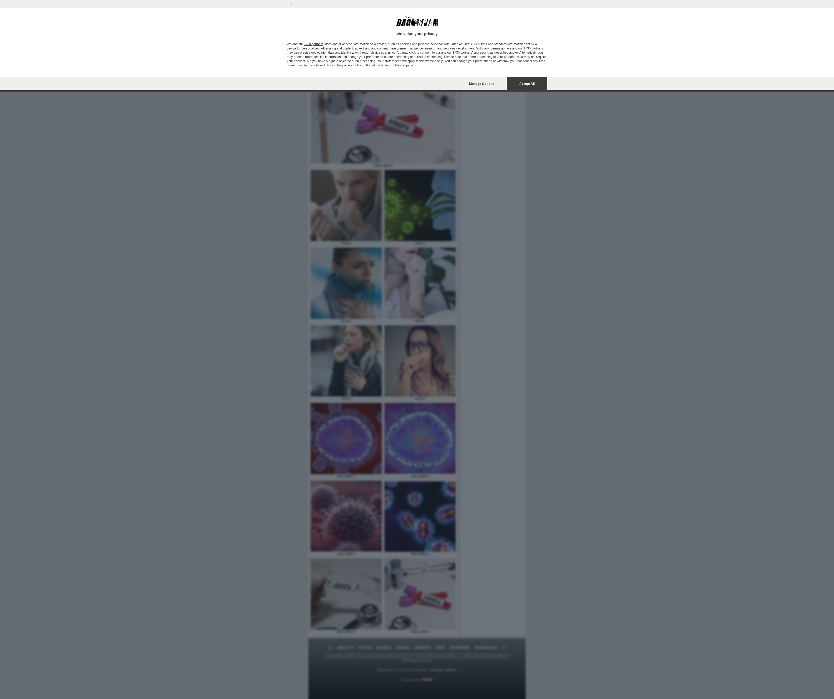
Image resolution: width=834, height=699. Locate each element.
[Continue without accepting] (291, 4)
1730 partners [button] (313, 44)
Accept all (527, 84)
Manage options (481, 84)
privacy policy (352, 65)
